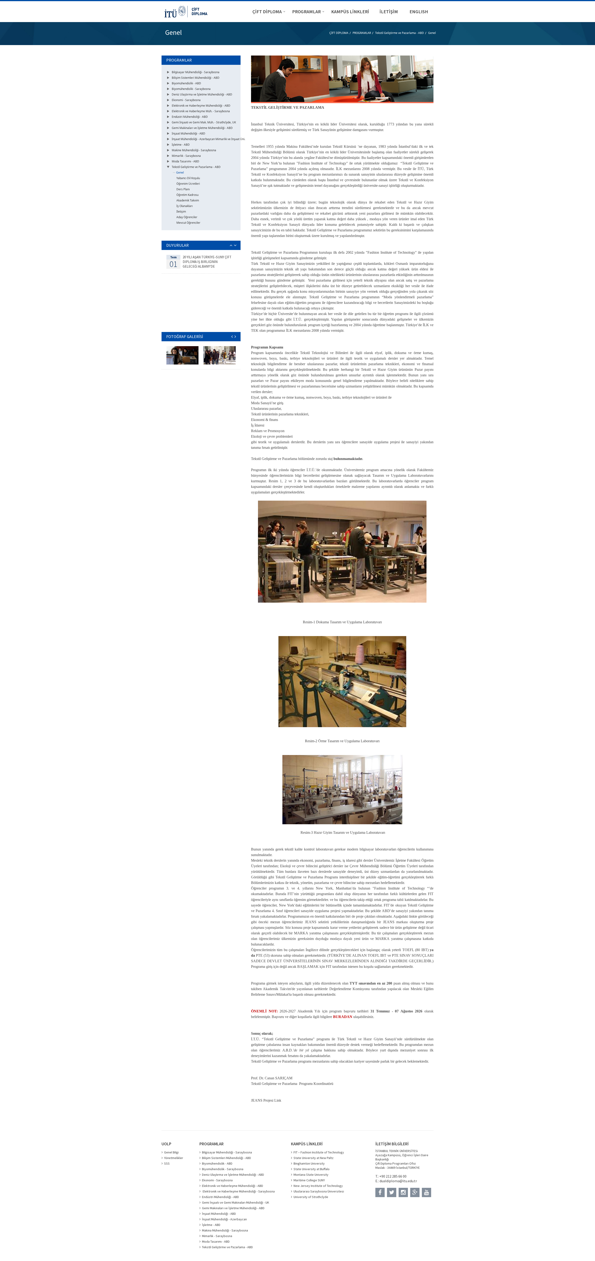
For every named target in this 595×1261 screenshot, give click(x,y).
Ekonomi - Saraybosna (186, 100)
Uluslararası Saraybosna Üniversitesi (319, 1191)
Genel (432, 33)
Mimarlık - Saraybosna (186, 156)
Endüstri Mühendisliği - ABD (190, 117)
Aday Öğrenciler (186, 217)
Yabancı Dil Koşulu (188, 178)
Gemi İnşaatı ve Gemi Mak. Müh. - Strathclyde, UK (204, 122)
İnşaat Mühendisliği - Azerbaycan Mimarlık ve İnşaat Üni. (208, 139)
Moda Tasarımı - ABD (185, 161)
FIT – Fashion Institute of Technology (319, 1152)
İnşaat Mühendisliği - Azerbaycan (224, 1219)
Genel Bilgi (171, 1152)
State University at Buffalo (312, 1169)
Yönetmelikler (173, 1158)
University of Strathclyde (311, 1197)
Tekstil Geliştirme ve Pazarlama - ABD (399, 33)
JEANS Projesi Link (266, 1100)
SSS (167, 1163)
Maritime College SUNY (309, 1180)
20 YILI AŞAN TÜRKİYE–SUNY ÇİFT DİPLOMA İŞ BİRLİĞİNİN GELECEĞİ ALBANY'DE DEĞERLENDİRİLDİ (207, 264)
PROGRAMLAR (362, 33)
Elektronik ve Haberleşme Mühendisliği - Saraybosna (238, 1191)
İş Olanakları (184, 206)
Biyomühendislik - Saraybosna (191, 89)
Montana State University (311, 1174)
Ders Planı (183, 189)
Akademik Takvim (187, 200)
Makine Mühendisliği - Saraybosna (194, 150)
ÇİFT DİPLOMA (338, 33)
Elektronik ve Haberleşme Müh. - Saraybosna (201, 111)
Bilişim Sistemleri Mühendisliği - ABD (195, 78)
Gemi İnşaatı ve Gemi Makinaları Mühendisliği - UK (235, 1202)
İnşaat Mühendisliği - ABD (188, 133)
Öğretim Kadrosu (187, 195)
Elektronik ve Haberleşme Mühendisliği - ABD (201, 106)
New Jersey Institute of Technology (318, 1186)
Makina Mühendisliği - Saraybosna (225, 1230)
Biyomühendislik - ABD (186, 83)
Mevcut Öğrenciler (188, 223)
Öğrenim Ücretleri (188, 184)
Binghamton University (309, 1163)
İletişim (181, 211)
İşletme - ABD (181, 145)
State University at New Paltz (314, 1158)
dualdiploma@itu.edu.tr (398, 1181)
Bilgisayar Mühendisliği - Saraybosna (195, 72)
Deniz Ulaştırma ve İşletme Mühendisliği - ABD (202, 94)
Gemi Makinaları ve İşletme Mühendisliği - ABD (202, 128)
